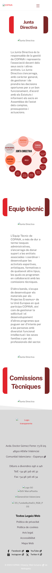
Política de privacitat (27, 521)
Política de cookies (27, 527)
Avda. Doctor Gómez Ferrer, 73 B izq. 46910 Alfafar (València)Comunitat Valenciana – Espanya (26, 451)
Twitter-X (34, 554)
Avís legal (27, 532)
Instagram (16, 554)
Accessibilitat (27, 538)
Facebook (16, 551)
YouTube (34, 551)
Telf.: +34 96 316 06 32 (26, 471)
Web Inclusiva (35, 565)
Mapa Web (28, 543)
